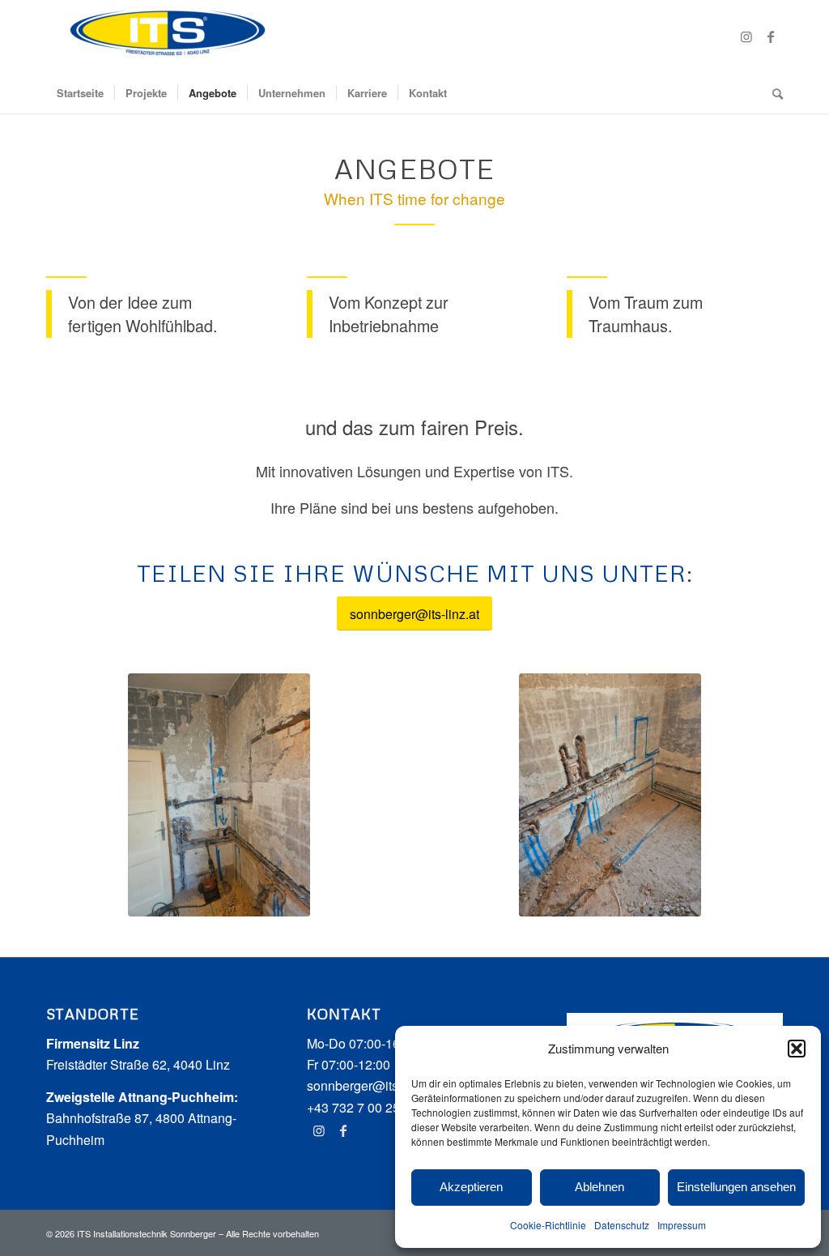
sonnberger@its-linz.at (371, 1085)
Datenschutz (621, 1225)
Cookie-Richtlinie (548, 1225)
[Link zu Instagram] (746, 36)
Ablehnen (599, 1187)
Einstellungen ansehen (736, 1187)
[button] (797, 1048)
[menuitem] (80, 93)
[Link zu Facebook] (771, 36)
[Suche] (772, 93)
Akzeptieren (471, 1187)
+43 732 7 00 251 (357, 1107)
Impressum (681, 1225)
